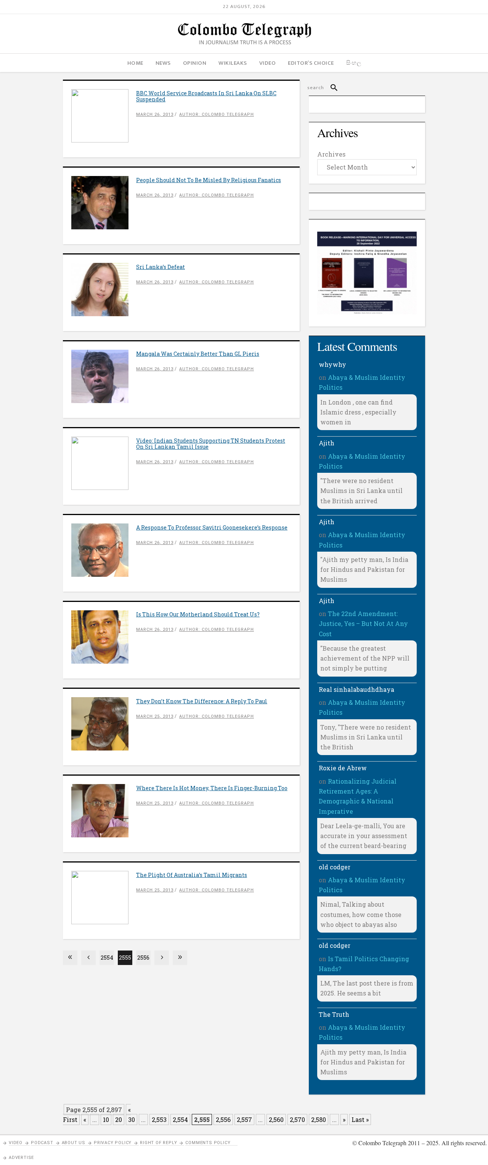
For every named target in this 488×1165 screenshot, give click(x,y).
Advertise (21, 1157)
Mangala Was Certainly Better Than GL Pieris (197, 353)
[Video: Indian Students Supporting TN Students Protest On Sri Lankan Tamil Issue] (103, 463)
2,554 (180, 1119)
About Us (73, 1142)
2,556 (223, 1119)
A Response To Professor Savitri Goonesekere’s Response (211, 527)
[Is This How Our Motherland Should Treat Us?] (103, 637)
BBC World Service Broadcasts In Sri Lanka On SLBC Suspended (206, 96)
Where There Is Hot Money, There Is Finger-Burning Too (211, 788)
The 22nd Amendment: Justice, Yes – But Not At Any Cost (363, 624)
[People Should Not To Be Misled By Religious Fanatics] (103, 202)
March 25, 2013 (154, 716)
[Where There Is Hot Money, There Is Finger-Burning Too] (103, 810)
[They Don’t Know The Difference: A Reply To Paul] (103, 724)
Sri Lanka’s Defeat (160, 266)
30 (131, 1119)
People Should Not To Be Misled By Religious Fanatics (208, 180)
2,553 (159, 1119)
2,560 (276, 1119)
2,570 (297, 1119)
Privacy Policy (113, 1142)
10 (106, 1119)
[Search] (330, 88)
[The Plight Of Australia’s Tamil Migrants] (103, 897)
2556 (143, 957)
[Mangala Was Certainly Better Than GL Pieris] (103, 376)
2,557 (244, 1119)
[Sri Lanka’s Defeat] (103, 289)
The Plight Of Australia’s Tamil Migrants (191, 875)
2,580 (318, 1119)
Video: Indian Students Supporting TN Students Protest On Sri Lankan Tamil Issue (210, 443)
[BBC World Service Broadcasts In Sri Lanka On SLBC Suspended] (103, 115)
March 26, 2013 (154, 114)
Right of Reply (158, 1142)
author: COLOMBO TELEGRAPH (216, 114)
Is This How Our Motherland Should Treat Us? (198, 614)
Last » (360, 1119)
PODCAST (42, 1142)
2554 (107, 957)
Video (15, 1142)
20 (118, 1119)
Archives (331, 154)
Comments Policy (207, 1142)
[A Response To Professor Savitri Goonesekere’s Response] (103, 550)
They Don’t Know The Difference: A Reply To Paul (201, 701)
